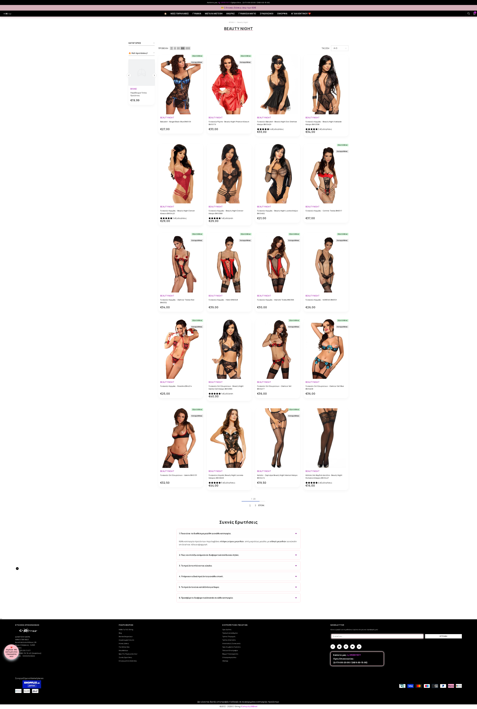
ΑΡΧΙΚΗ (232, 22)
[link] (141, 94)
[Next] (154, 75)
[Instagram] (339, 646)
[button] (171, 48)
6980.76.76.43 (25, 653)
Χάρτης (18, 648)
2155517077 (225, 2)
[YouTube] (352, 646)
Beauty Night (242, 22)
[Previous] (129, 75)
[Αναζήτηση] (468, 13)
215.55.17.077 (25, 650)
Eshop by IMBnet (249, 706)
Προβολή (163, 48)
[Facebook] (332, 646)
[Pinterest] (346, 646)
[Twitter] (359, 646)
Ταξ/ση (325, 48)
